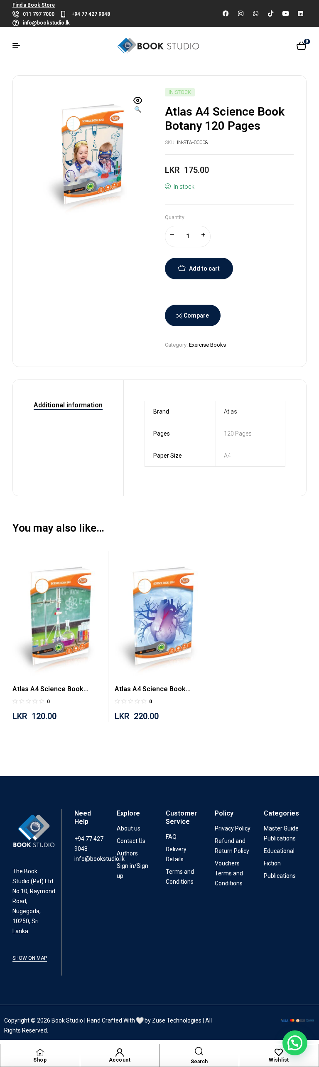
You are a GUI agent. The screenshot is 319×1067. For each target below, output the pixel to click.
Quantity (174, 217)
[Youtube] (285, 13)
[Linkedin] (300, 13)
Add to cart (204, 268)
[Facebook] (225, 13)
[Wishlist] (279, 1052)
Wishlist (279, 1060)
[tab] (68, 406)
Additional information (68, 405)
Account (120, 1060)
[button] (138, 105)
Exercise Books (207, 345)
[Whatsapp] (255, 13)
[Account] (119, 1052)
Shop (40, 1060)
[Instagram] (240, 13)
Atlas (230, 411)
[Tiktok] (270, 13)
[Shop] (40, 1052)
